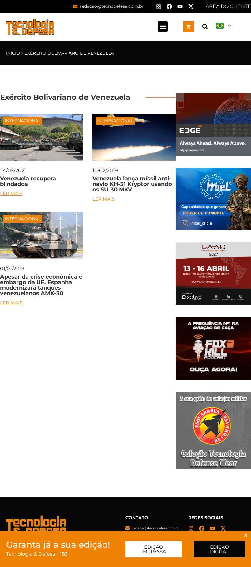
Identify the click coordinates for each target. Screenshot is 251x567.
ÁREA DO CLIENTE (228, 6)
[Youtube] (180, 6)
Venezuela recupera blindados (28, 181)
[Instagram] (158, 6)
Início (13, 53)
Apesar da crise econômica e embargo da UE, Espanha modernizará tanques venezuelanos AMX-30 (41, 285)
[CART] (188, 26)
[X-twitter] (190, 6)
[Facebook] (169, 6)
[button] (163, 26)
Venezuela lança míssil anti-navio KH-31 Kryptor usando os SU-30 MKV (132, 184)
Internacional (23, 120)
